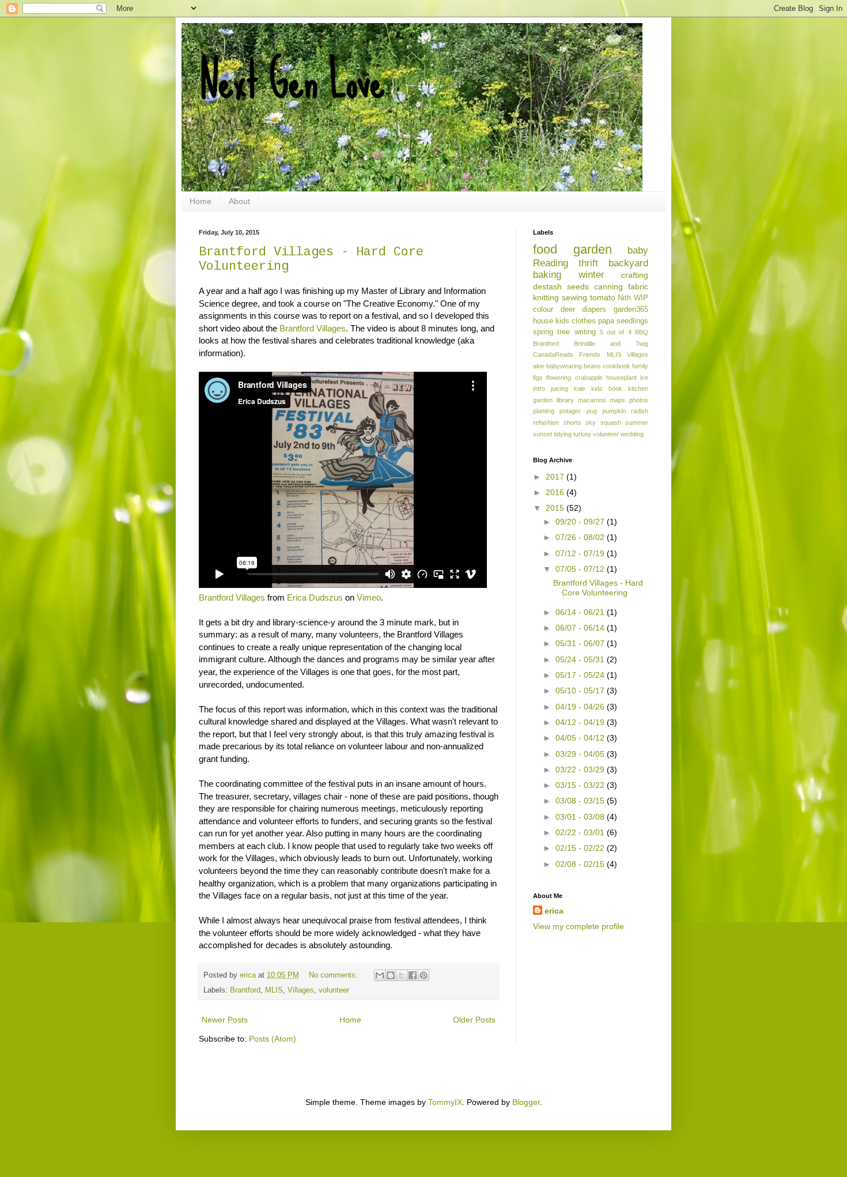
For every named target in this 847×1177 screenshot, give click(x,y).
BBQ (641, 332)
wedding (632, 434)
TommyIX (445, 1102)
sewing (574, 297)
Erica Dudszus (315, 597)
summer (636, 422)
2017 (556, 476)
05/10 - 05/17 (581, 690)
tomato (602, 297)
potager (570, 411)
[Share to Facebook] (412, 975)
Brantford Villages (312, 328)
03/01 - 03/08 (581, 816)
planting (543, 411)
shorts (572, 422)
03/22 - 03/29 (581, 769)
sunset (542, 434)
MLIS (274, 990)
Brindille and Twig (611, 343)
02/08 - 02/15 (581, 864)
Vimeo (369, 597)
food (545, 249)
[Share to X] (401, 975)
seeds (578, 286)
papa (606, 321)
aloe (538, 366)
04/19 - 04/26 (581, 706)
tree (563, 332)
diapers (594, 309)
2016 (556, 492)
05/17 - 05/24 (581, 675)
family (640, 366)
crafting (634, 275)
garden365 (631, 309)
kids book (606, 388)
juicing (559, 388)
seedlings (632, 321)
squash (610, 422)
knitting (546, 297)
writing (585, 332)
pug (592, 411)
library (565, 400)
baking (547, 274)
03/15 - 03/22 (581, 785)
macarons (592, 400)
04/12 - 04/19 (581, 722)
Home (200, 201)
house (543, 321)
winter (591, 274)
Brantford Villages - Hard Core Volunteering (598, 587)
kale (579, 388)
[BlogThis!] (390, 975)
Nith (624, 298)
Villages (301, 990)
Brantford (245, 990)
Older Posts (474, 1019)
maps (617, 400)
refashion (546, 422)
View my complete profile (578, 926)
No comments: (334, 975)
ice (644, 377)
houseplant (621, 377)
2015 (556, 507)
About (239, 201)
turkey (582, 434)
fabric (638, 286)
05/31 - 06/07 (581, 643)
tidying (563, 434)
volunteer (334, 990)
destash (547, 286)
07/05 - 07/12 (581, 569)
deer (568, 309)
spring (543, 332)
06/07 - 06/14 (581, 627)
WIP (641, 298)
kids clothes (575, 321)
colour (543, 309)
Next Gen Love (292, 81)
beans (592, 366)
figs (538, 377)
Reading (550, 263)
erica (554, 910)
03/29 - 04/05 (581, 754)
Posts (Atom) (272, 1038)
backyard (628, 263)
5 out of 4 (616, 332)
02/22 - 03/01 (581, 832)
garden (592, 249)
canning (608, 286)
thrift (588, 263)
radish (639, 411)
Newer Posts (225, 1019)
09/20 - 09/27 (581, 521)
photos (638, 400)
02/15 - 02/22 (581, 847)
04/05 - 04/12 (581, 737)
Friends (589, 354)
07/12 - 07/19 (581, 553)
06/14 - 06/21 (581, 612)
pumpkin (614, 411)
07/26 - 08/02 (581, 537)
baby (637, 250)
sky (590, 422)
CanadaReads (553, 354)
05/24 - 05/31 (581, 659)
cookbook (616, 366)
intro (539, 388)
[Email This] (379, 975)
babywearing (564, 366)
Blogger (526, 1102)
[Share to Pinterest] (423, 975)
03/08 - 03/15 (581, 800)
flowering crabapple (574, 377)
